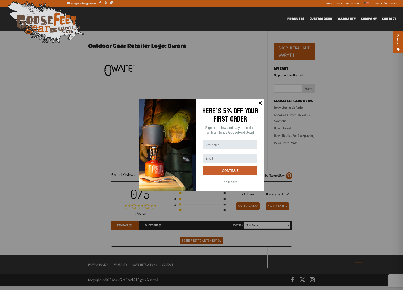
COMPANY (369, 18)
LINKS (339, 3)
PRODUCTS (296, 18)
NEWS (329, 3)
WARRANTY (347, 18)
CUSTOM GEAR (321, 18)
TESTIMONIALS (353, 3)
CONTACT (389, 18)
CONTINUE (230, 170)
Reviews (398, 40)
